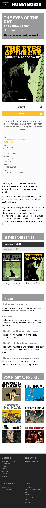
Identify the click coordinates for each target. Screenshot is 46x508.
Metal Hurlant (32, 461)
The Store (30, 457)
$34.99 (21, 113)
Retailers (28, 494)
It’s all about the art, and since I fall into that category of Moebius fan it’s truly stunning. (21, 363)
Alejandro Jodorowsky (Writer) (15, 139)
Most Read (6, 464)
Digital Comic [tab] (10, 249)
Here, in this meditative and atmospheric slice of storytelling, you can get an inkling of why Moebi (23, 350)
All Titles (5, 476)
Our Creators (7, 490)
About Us (5, 487)
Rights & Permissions (33, 490)
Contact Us (29, 487)
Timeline (5, 474)
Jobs (26, 499)
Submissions (29, 492)
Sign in (27, 502)
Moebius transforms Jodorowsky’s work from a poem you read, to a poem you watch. (23, 309)
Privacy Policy (30, 497)
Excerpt (21, 107)
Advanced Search (8, 471)
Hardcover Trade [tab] (11, 244)
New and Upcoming (9, 461)
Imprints (5, 466)
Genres (4, 469)
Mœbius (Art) (8, 142)
